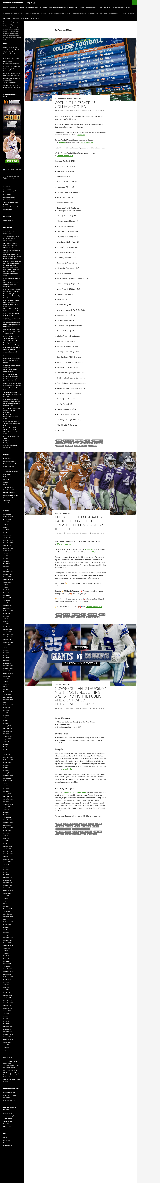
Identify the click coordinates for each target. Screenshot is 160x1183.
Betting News (7, 458)
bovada (59, 443)
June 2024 (6, 524)
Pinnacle (69, 445)
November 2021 (8, 605)
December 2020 (8, 634)
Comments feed (7, 1143)
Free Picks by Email (8, 466)
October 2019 (7, 671)
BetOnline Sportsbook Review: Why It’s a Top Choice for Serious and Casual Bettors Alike (48, 7)
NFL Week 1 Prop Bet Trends (11, 329)
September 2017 (8, 736)
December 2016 (8, 757)
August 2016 (7, 762)
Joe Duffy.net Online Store (10, 471)
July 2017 (6, 741)
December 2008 (8, 969)
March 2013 (6, 843)
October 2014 (7, 801)
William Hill (92, 834)
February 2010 (7, 932)
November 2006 (8, 1034)
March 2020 (6, 658)
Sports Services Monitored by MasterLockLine (103, 13)
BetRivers (69, 826)
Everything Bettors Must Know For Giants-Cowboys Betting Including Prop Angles (12, 263)
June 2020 (6, 650)
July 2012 (6, 864)
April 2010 (6, 930)
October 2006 (7, 1037)
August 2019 (7, 676)
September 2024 (8, 516)
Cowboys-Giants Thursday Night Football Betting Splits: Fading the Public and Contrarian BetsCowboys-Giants (80, 696)
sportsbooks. (67, 769)
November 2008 (8, 971)
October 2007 (7, 1005)
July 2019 (6, 679)
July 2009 (6, 950)
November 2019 (8, 668)
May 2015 (6, 788)
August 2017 (7, 739)
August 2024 (7, 519)
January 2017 (7, 754)
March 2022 (6, 595)
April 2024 (6, 530)
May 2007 (6, 1018)
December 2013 (8, 820)
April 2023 (6, 561)
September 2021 (8, 611)
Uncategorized (76, 99)
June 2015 (6, 786)
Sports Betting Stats (8, 490)
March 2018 (6, 720)
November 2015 (8, 775)
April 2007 (6, 1021)
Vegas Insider (7, 1126)
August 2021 (7, 613)
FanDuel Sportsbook (63, 831)
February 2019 (7, 692)
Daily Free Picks (105, 7)
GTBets (76, 443)
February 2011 (7, 909)
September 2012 (8, 859)
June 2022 (6, 587)
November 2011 (8, 885)
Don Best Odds (7, 1113)
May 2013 (6, 838)
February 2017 (7, 752)
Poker (5, 484)
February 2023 (7, 566)
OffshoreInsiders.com (65, 156)
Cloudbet (68, 443)
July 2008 (6, 982)
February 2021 (7, 629)
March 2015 (6, 791)
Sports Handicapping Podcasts (12, 207)
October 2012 (7, 856)
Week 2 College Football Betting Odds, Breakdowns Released (11, 354)
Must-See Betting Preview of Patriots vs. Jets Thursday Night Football (12, 296)
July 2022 (6, 584)
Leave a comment (98, 111)
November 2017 (8, 731)
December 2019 (8, 665)
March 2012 (6, 875)
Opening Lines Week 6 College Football (75, 104)
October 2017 (7, 733)
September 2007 (8, 1008)
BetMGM (98, 823)
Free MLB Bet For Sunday (10, 399)
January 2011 (7, 911)
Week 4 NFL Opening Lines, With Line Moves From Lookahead (11, 284)
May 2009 (6, 956)
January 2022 (7, 600)
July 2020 (6, 647)
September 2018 (8, 705)
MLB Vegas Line (7, 477)
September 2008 (8, 977)
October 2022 (7, 577)
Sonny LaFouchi (7, 1121)
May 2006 (6, 1050)
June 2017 (6, 744)
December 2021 (8, 603)
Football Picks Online (9, 1092)
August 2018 (7, 707)
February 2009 (7, 964)
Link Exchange (7, 474)
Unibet (83, 834)
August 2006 (7, 1042)
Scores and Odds (8, 487)
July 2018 (6, 710)
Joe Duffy (85, 111)
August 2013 (7, 830)
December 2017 (8, 728)
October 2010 (7, 919)
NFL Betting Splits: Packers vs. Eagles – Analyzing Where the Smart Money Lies (11, 324)
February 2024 (7, 535)
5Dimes (59, 440)
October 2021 (7, 608)
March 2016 (6, 767)
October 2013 (7, 825)
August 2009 (7, 948)
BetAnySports (68, 440)
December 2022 (8, 571)
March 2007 (6, 1024)
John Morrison (7, 1118)
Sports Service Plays (8, 498)
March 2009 (6, 961)
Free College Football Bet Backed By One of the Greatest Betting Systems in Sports (80, 523)
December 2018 (8, 697)
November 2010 (8, 916)
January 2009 (7, 966)
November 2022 (8, 574)
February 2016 (7, 770)
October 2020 (7, 639)
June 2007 (6, 1016)
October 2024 (7, 514)
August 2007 (7, 1011)
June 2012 (6, 867)
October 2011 (7, 888)
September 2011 (8, 890)
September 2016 (8, 760)
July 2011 (6, 896)
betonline (79, 440)
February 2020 (7, 660)
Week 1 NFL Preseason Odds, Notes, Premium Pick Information (11, 410)
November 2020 (8, 637)
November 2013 (8, 822)
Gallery (60, 111)
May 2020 (6, 652)
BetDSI (91, 823)
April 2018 (6, 718)
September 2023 (8, 548)
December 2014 (8, 796)
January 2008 (7, 997)
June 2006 (6, 1047)
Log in (5, 1137)
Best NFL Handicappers (10, 7)
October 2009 (7, 943)
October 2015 (7, 778)
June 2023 (6, 556)
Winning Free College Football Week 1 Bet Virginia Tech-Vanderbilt (11, 360)
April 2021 (6, 624)
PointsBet (60, 834)
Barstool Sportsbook (71, 823)
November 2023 (8, 543)
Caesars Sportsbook (63, 829)
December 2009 (8, 937)
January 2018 (7, 726)
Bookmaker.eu (97, 440)
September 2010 (8, 922)
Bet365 (84, 823)
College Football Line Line (10, 464)
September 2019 (8, 673)
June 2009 (6, 953)
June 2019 (6, 681)
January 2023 (7, 569)
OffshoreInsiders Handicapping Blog (19, 2)
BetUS (87, 440)
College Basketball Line (9, 461)
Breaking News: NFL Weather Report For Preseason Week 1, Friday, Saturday (11, 403)
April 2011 (6, 903)
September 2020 (8, 642)
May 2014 (6, 814)
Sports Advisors (7, 1124)
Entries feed (6, 1140)
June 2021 (6, 618)
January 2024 (7, 537)
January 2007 (7, 1029)
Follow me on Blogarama (12, 179)
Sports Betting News (62, 99)
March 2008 (6, 992)
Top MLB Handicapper (127, 13)
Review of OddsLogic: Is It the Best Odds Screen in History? (67, 13)
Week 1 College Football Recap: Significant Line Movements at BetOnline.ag (11, 343)
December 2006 (8, 1031)
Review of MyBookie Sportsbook (35, 13)
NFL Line (5, 482)
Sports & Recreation (9, 197)
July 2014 (6, 809)
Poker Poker (6, 1097)
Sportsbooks (6, 500)
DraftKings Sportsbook (81, 829)
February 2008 (7, 995)
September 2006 (8, 1039)
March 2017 (6, 749)
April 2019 (6, 686)
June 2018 (6, 713)
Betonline (81, 135)
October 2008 (7, 974)
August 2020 (7, 645)
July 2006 (6, 1045)
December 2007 (8, 1000)
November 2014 (8, 799)
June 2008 (6, 984)
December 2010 (8, 914)
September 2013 (8, 828)
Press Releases (7, 194)
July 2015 (6, 783)
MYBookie (89, 549)
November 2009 (8, 940)
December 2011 (8, 882)
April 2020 (6, 655)
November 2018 (8, 699)
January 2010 (7, 935)
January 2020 (7, 663)
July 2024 (6, 522)
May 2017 (6, 747)
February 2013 (7, 846)
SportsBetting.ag (81, 445)
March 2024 (6, 532)
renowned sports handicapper (75, 792)
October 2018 (7, 702)
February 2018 (7, 723)
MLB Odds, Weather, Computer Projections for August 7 (10, 416)
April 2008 (6, 990)
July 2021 (6, 616)
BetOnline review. (86, 142)
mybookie (60, 445)
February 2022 (7, 598)
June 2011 (6, 898)
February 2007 (7, 1026)
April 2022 (6, 592)
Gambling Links (7, 469)
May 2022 (6, 590)
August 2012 (7, 862)
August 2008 (7, 979)
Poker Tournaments (8, 1100)
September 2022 (8, 579)
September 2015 (8, 781)
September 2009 (8, 945)
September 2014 (8, 804)
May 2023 (6, 558)
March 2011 (6, 906)
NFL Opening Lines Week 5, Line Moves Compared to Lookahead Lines (11, 245)
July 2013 (6, 833)
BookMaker (93, 614)
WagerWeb (93, 445)
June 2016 (6, 765)
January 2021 (7, 632)
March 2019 (6, 689)
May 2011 (6, 901)
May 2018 (6, 715)
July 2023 (6, 553)
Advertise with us (8, 220)
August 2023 (7, 550)
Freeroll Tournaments (9, 1095)
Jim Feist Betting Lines (9, 1116)
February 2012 (7, 877)
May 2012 (6, 869)
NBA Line (6, 479)
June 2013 (6, 835)
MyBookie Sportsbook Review (12, 13)
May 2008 (6, 987)
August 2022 (7, 582)
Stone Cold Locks (8, 503)
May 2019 (6, 684)
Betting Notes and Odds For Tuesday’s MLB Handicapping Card (11, 423)
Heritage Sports (87, 443)
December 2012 (8, 851)
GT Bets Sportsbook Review (121, 7)
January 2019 (7, 694)
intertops (98, 443)
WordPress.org (7, 1145)
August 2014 (7, 807)
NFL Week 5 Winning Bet (10, 241)
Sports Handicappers (9, 492)
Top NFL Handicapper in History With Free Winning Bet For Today (12, 394)
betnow (66, 614)
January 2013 (7, 848)
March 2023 (6, 564)
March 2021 (6, 626)
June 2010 (6, 927)
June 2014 (6, 812)
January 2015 (7, 794)
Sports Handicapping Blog (10, 495)
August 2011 (7, 893)
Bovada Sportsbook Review (88, 7)
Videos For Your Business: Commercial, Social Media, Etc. (21, 18)
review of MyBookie (92, 552)
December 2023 (8, 540)
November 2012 (8, 854)
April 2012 (6, 872)
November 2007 (8, 1003)
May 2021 (6, 621)
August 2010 (7, 924)
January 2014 (7, 817)
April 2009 (6, 958)
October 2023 (7, 545)
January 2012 (7, 880)
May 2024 (6, 527)
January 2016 (7, 773)
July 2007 (6, 1013)
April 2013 (6, 841)
